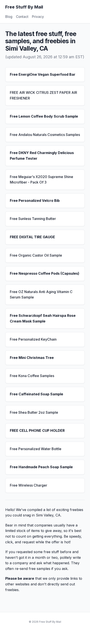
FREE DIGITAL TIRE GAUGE (32, 237)
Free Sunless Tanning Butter (33, 218)
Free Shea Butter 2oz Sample (34, 412)
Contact (22, 17)
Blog (8, 17)
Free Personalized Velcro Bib (35, 200)
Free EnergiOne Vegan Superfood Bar (42, 74)
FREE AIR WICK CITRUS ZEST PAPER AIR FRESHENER (43, 95)
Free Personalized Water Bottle (35, 449)
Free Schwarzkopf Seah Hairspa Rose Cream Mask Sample (43, 318)
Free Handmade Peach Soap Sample (41, 467)
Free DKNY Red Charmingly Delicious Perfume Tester (42, 156)
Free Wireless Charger (28, 485)
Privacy (38, 17)
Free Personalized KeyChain (33, 339)
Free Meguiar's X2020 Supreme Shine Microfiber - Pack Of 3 (41, 180)
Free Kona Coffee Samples (32, 376)
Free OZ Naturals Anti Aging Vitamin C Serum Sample (41, 295)
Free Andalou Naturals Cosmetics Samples (45, 134)
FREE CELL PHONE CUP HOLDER (37, 430)
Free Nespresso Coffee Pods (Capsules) (44, 273)
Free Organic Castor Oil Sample (36, 255)
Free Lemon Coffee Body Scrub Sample (44, 116)
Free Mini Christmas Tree (32, 357)
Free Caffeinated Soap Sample (36, 394)
